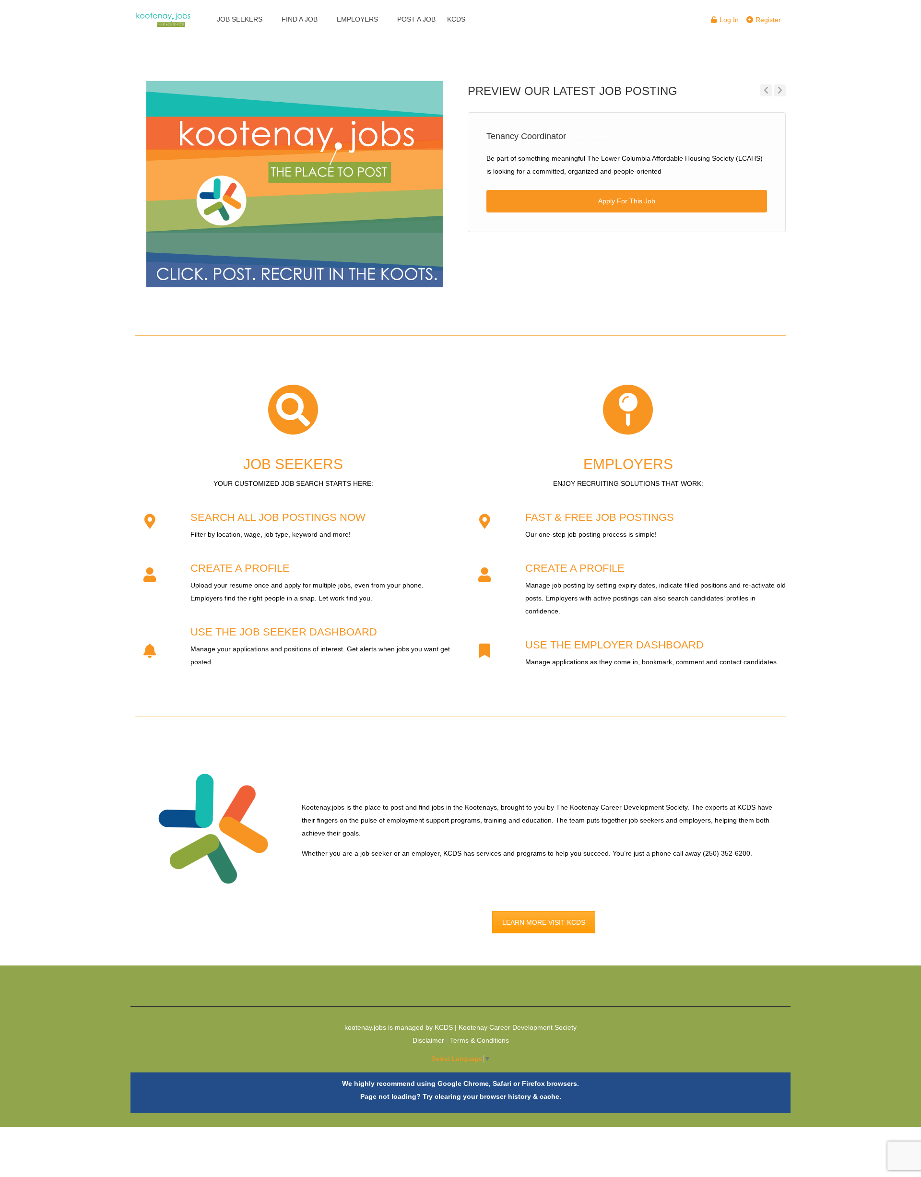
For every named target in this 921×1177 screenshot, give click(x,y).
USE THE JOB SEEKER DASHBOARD (283, 632)
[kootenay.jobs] (163, 15)
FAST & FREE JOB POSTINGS (599, 517)
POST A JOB (416, 19)
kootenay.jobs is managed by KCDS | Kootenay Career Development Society (460, 1027)
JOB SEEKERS (239, 19)
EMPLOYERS (357, 19)
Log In (728, 20)
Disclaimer (428, 1040)
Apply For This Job (626, 201)
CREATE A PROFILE (240, 568)
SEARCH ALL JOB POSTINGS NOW (278, 517)
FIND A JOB (300, 19)
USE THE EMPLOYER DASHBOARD (614, 645)
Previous (766, 90)
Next (780, 90)
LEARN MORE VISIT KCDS (543, 922)
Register (767, 20)
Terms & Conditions (479, 1040)
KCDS (456, 19)
